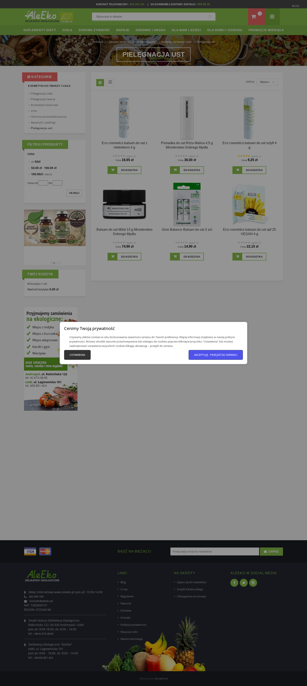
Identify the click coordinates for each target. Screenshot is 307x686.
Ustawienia (77, 355)
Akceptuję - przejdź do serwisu (215, 355)
